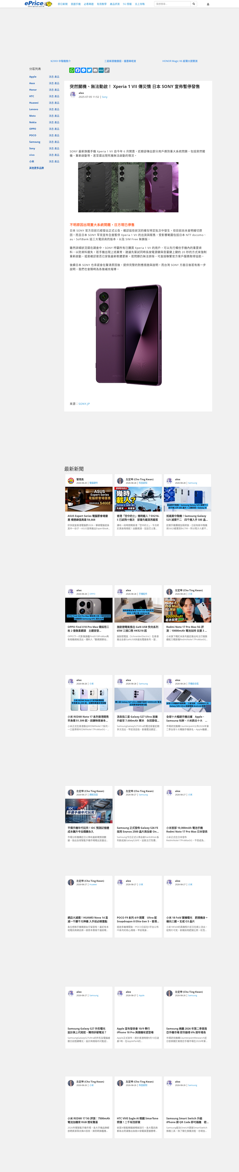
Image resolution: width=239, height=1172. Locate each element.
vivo (31, 154)
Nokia (32, 122)
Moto (32, 115)
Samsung (34, 141)
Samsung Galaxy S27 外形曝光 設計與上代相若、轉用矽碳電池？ (88, 1030)
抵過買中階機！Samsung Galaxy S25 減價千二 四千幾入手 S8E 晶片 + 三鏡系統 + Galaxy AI (187, 517)
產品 (56, 76)
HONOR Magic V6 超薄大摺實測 (180, 61)
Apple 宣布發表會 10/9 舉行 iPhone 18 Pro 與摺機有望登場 (135, 1030)
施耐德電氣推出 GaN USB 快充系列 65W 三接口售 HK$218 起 (138, 628)
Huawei (34, 102)
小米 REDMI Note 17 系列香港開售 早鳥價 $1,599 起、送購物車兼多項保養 (89, 718)
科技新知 (143, 482)
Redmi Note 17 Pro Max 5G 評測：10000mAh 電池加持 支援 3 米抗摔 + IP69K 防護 (186, 628)
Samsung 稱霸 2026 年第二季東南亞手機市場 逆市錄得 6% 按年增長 (186, 1030)
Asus (32, 83)
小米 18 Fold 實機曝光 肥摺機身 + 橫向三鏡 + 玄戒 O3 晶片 (186, 919)
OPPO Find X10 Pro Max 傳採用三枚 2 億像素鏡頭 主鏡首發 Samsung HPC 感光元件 (88, 628)
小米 (31, 161)
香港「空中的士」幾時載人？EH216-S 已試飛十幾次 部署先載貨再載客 (138, 517)
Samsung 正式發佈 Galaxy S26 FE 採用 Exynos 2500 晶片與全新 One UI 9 (137, 829)
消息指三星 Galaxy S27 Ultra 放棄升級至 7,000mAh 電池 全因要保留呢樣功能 (137, 718)
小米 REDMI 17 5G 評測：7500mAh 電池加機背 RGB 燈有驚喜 (89, 1120)
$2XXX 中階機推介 (61, 61)
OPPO (32, 128)
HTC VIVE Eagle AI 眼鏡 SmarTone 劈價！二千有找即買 (137, 1120)
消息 (51, 76)
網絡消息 (93, 794)
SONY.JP (84, 404)
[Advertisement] (138, 124)
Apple (32, 76)
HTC (31, 96)
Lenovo (33, 109)
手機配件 (143, 593)
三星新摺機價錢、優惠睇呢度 (120, 61)
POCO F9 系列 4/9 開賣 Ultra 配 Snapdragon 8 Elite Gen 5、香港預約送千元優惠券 (137, 919)
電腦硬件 (93, 482)
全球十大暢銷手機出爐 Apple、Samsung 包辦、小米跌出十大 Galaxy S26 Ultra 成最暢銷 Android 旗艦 (185, 718)
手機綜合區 (193, 683)
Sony (32, 148)
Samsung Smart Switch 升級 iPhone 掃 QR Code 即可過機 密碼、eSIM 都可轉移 (186, 1120)
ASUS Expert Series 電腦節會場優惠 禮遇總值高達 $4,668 (88, 517)
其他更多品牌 (36, 167)
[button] (208, 4)
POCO (32, 135)
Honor (33, 89)
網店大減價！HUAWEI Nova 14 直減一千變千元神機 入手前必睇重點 (88, 919)
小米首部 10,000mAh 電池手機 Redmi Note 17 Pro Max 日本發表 (186, 829)
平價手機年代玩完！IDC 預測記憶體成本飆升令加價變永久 (88, 829)
